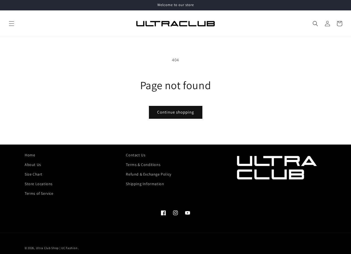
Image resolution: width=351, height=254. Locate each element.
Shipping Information (145, 183)
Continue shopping (175, 112)
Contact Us (135, 155)
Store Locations (39, 183)
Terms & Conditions (143, 164)
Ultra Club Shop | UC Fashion (57, 248)
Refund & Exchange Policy (148, 174)
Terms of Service (39, 193)
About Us (33, 164)
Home (30, 155)
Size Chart (34, 174)
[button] (11, 24)
